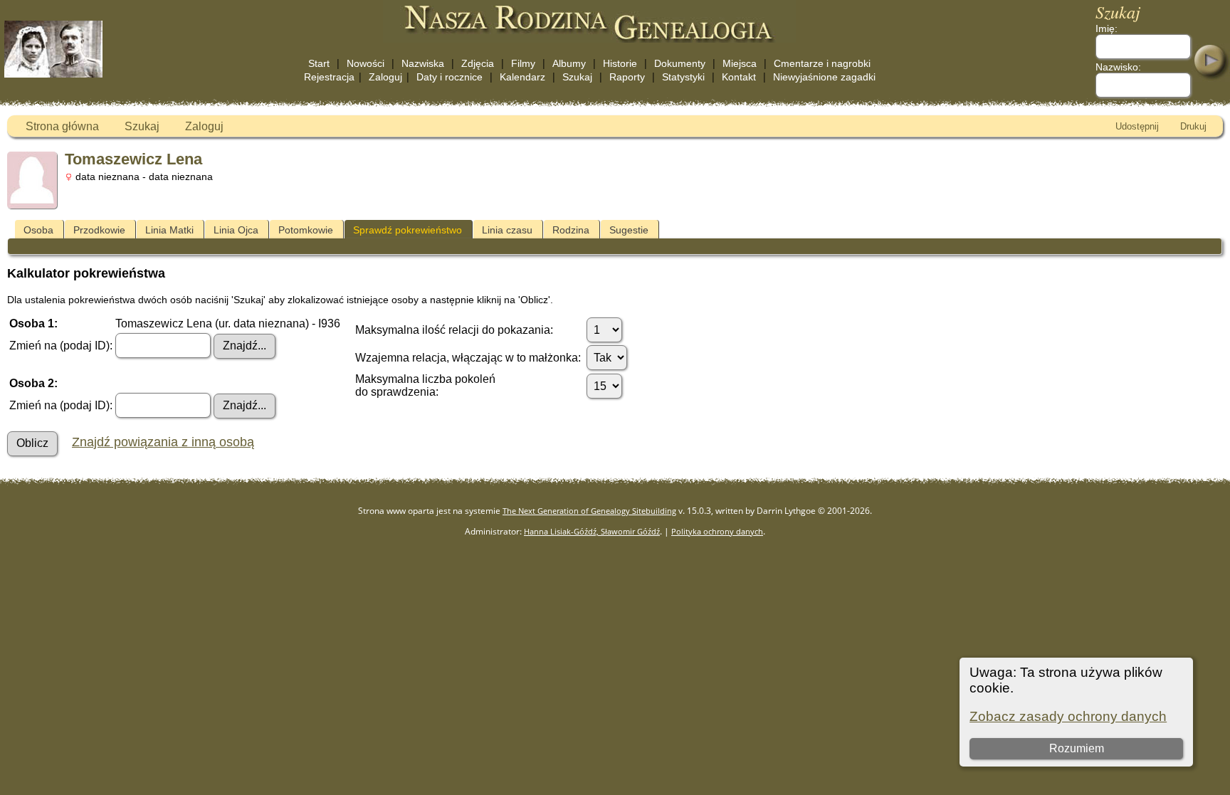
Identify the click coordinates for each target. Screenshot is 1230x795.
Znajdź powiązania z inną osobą (163, 442)
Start (319, 63)
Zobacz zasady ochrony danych (1068, 716)
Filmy (523, 63)
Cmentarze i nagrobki (822, 63)
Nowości (365, 63)
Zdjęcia (477, 63)
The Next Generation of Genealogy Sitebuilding (589, 510)
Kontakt (739, 77)
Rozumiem (1076, 748)
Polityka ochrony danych (717, 531)
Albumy (569, 63)
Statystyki (683, 77)
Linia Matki (169, 230)
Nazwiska (422, 63)
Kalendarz (522, 77)
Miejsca (739, 63)
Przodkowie (99, 230)
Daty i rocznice (449, 77)
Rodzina (570, 230)
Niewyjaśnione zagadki (824, 77)
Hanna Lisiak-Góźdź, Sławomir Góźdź (592, 531)
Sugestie (628, 230)
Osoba (38, 230)
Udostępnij (1137, 126)
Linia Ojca (236, 230)
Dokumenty (679, 63)
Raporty (627, 77)
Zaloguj (385, 77)
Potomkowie (305, 230)
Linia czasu (507, 230)
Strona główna (62, 126)
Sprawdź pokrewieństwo (407, 230)
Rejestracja (329, 77)
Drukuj (1193, 126)
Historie (620, 63)
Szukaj (577, 77)
